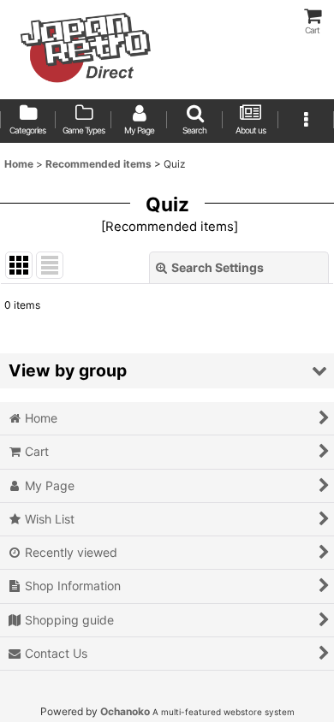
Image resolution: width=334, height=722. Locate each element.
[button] (195, 121)
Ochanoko (125, 711)
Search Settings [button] (217, 267)
